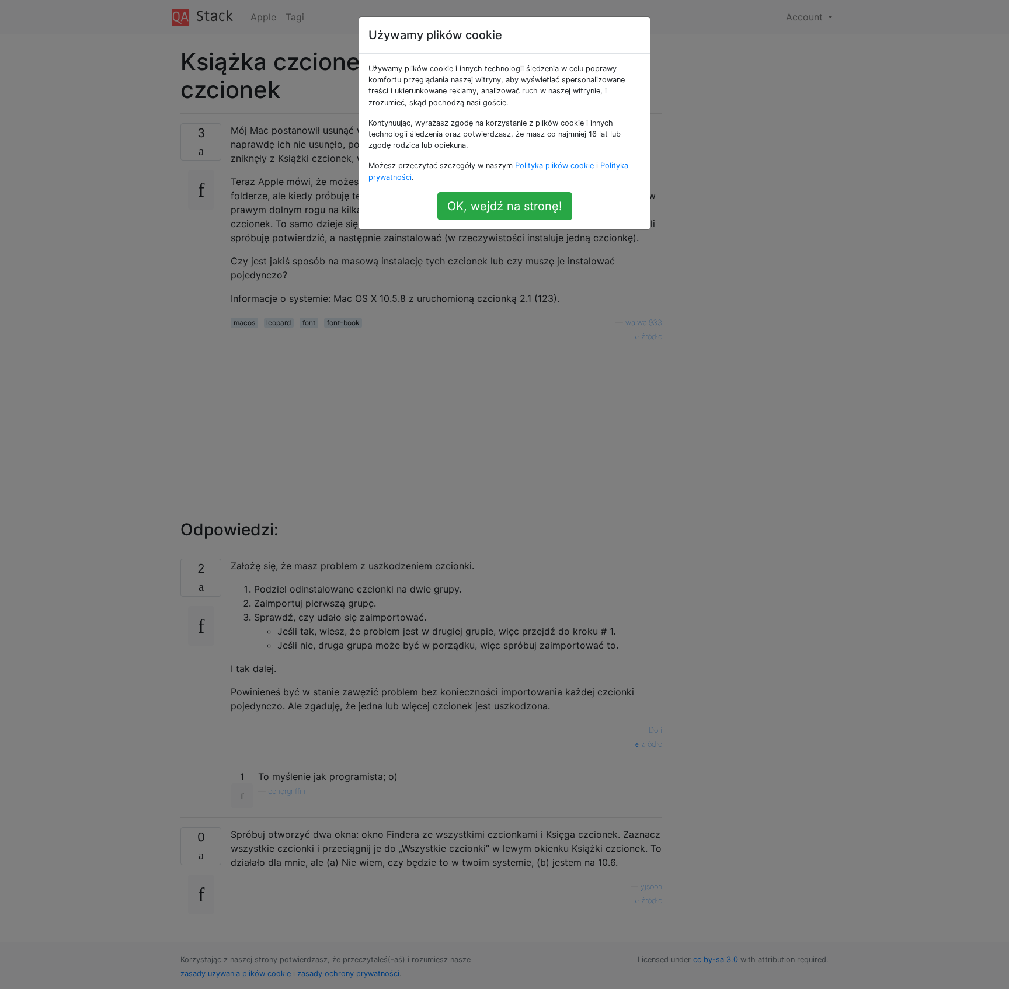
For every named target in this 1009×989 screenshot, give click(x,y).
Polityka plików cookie (554, 165)
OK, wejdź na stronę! (504, 206)
